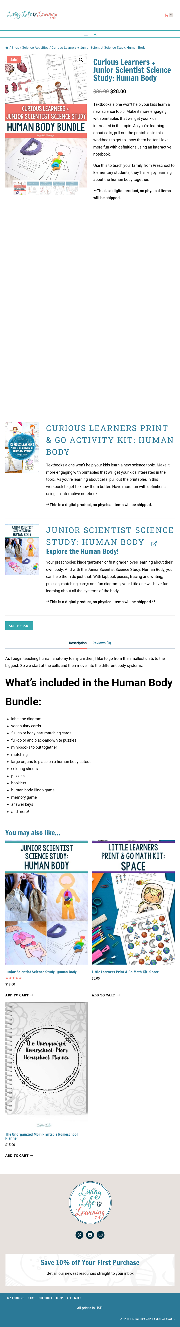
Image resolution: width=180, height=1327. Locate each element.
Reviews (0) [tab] (101, 643)
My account (15, 1298)
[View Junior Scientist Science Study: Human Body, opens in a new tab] (152, 543)
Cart (31, 1298)
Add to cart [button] (17, 995)
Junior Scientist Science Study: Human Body (41, 972)
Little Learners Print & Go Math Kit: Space (125, 972)
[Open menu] (86, 34)
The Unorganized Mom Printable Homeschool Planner (41, 1136)
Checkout (45, 1298)
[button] (81, 60)
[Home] (7, 48)
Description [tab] (78, 643)
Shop (59, 1298)
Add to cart (19, 626)
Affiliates (74, 1298)
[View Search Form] (95, 34)
